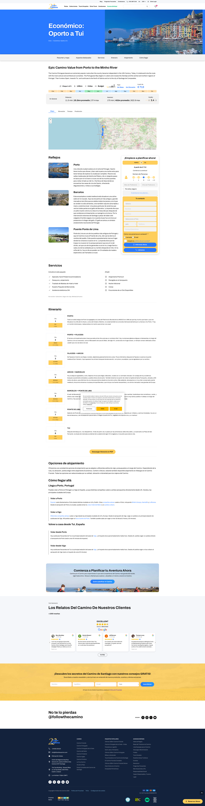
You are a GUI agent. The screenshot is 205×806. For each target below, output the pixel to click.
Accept (115, 408)
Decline (102, 408)
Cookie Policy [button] (93, 402)
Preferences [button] (89, 404)
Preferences (89, 408)
